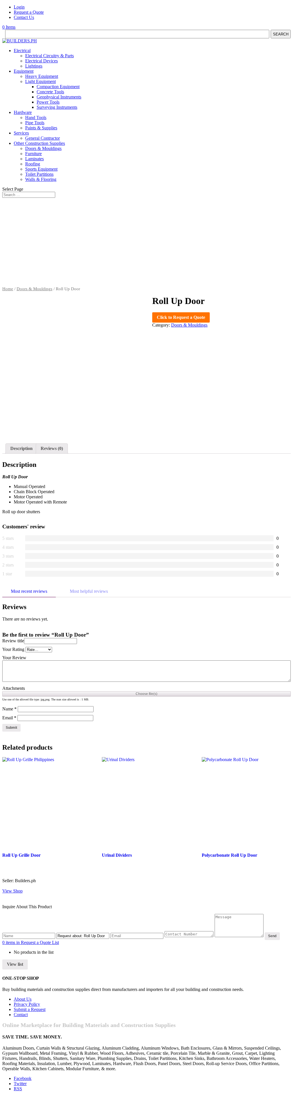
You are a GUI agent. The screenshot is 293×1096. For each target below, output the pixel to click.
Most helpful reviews (89, 591)
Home (7, 289)
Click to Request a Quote (181, 317)
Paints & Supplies (41, 127)
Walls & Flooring (40, 179)
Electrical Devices (41, 60)
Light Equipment (40, 81)
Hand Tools (35, 117)
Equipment (23, 71)
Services (21, 133)
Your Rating (13, 649)
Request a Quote (29, 12)
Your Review (14, 657)
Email (9, 717)
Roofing (32, 163)
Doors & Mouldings (43, 148)
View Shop (12, 890)
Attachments (13, 688)
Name (9, 708)
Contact (21, 1014)
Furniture (33, 153)
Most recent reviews (29, 591)
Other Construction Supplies (39, 143)
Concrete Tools (50, 91)
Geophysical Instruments (59, 96)
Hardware (23, 112)
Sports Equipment (41, 169)
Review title (13, 640)
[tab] (21, 448)
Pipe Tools (34, 122)
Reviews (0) (52, 448)
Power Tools (48, 102)
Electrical (22, 50)
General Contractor (42, 138)
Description (21, 448)
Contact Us (24, 17)
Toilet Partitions (39, 174)
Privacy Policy (27, 1004)
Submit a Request (29, 1009)
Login (19, 7)
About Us (22, 999)
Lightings (33, 66)
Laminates (34, 158)
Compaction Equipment (58, 86)
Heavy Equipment (41, 76)
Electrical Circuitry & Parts (49, 55)
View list (15, 964)
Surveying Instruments (57, 107)
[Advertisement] (146, 244)
